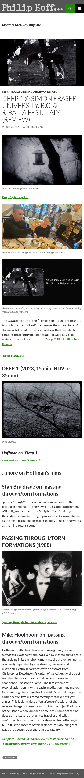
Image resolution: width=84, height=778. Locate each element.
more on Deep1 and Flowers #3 (22, 460)
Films (5, 91)
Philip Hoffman (33, 8)
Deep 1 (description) (15, 197)
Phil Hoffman (34, 126)
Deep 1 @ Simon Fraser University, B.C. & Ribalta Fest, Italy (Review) (39, 108)
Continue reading (60, 743)
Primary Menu (79, 8)
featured (10, 757)
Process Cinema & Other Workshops (33, 91)
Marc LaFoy (74, 773)
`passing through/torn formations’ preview (29, 622)
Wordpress (60, 773)
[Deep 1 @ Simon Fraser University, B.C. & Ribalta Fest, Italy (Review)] (42, 160)
